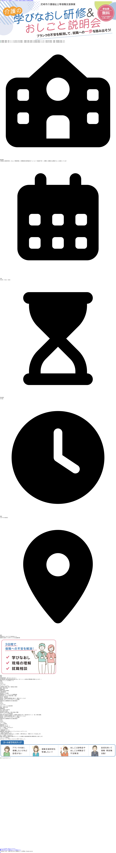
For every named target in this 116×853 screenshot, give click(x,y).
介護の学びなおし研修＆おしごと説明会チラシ (11, 849)
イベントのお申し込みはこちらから (7, 848)
